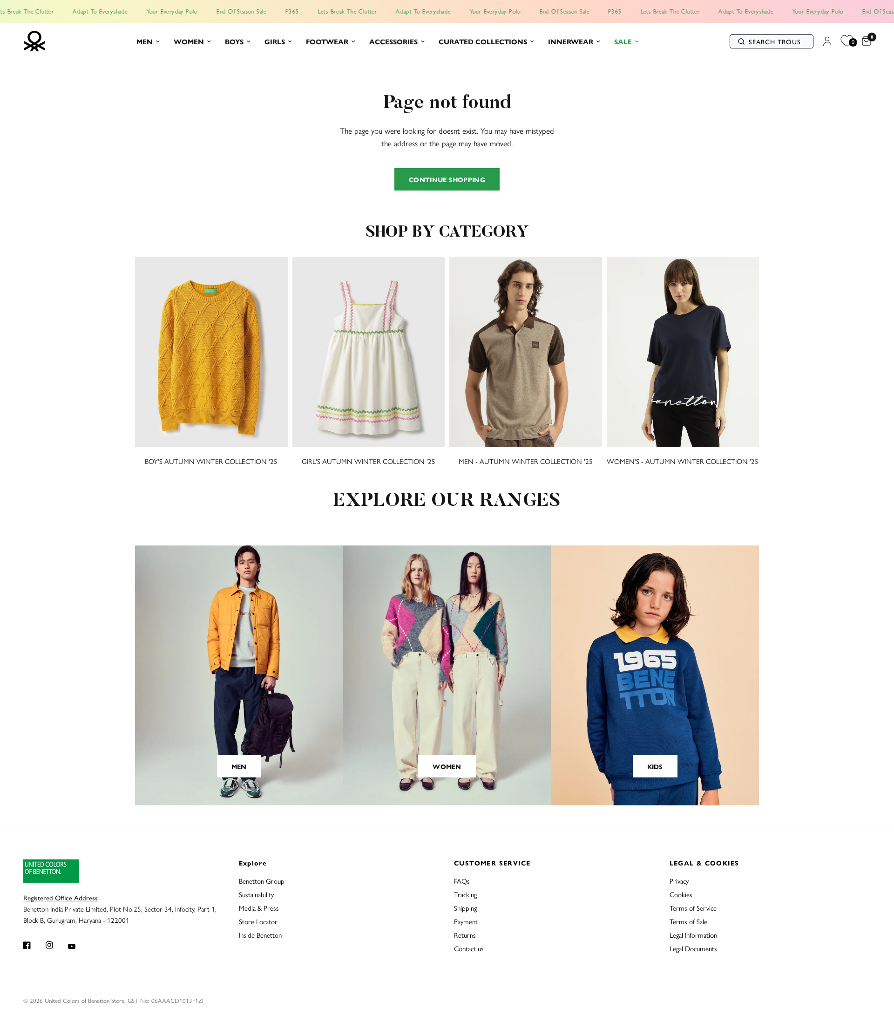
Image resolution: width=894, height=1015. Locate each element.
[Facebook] (33, 945)
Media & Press (259, 908)
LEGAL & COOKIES (704, 862)
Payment (466, 921)
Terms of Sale (688, 921)
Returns (465, 935)
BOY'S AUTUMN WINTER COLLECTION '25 (211, 461)
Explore (253, 862)
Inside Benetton (260, 935)
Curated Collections (483, 41)
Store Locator (258, 921)
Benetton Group (261, 881)
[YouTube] (78, 946)
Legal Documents (693, 948)
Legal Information (693, 935)
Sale (623, 41)
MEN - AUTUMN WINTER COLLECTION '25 (526, 461)
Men (144, 41)
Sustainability (256, 894)
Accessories (393, 41)
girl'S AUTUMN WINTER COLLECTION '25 (368, 461)
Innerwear (570, 41)
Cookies (681, 894)
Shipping (465, 908)
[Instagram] (56, 945)
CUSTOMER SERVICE (492, 862)
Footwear (327, 41)
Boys (234, 41)
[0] (864, 41)
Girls (274, 41)
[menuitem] (148, 41)
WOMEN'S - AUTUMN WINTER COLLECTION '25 (683, 461)
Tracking (465, 894)
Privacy (679, 881)
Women (189, 41)
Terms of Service (693, 908)
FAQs (462, 881)
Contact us (469, 948)
